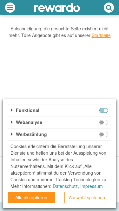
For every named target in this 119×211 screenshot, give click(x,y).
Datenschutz (65, 186)
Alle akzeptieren (31, 197)
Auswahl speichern (88, 197)
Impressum (91, 186)
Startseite (101, 35)
